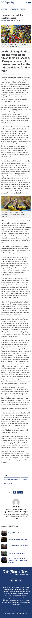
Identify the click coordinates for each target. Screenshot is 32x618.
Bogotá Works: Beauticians (17, 533)
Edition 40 (24, 479)
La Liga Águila (8, 483)
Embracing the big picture (16, 553)
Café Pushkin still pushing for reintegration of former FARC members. (18, 560)
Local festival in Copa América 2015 (18, 546)
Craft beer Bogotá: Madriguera (18, 540)
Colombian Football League (12, 479)
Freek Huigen (6, 20)
